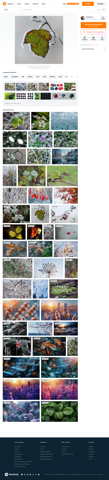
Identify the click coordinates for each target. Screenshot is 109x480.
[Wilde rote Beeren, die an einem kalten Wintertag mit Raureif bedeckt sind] (66, 232)
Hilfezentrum (65, 446)
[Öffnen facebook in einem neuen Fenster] (22, 474)
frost (44, 76)
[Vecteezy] (4, 3)
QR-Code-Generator (20, 466)
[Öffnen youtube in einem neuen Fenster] (38, 474)
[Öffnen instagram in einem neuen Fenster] (25, 474)
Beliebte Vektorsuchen (46, 454)
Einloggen (100, 4)
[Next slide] (75, 77)
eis (66, 76)
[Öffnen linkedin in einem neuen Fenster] (27, 474)
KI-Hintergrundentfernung (22, 464)
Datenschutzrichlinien (86, 474)
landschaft (14, 76)
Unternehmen (18, 454)
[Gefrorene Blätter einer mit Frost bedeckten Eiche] (15, 249)
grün (60, 76)
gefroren (52, 76)
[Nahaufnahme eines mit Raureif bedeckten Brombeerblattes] (40, 214)
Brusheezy (17, 446)
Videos (27, 4)
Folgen (103, 19)
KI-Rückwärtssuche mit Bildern (23, 461)
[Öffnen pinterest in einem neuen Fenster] (30, 474)
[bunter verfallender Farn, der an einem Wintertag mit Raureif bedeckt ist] (71, 268)
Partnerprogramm (45, 451)
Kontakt (64, 449)
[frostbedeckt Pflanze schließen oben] (21, 310)
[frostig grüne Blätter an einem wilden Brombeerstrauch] (32, 176)
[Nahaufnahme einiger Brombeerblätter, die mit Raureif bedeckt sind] (16, 121)
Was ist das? (95, 45)
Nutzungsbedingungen (74, 474)
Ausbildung (17, 456)
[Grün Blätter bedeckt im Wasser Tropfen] (21, 389)
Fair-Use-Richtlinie (98, 474)
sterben (30, 76)
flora (37, 76)
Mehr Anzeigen (63, 96)
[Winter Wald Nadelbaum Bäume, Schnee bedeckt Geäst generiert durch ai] (15, 329)
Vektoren (10, 4)
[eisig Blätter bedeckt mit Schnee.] (66, 196)
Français (91, 456)
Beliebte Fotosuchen (46, 456)
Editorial (35, 4)
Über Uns (64, 451)
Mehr (43, 4)
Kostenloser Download (93, 25)
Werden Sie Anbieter (67, 454)
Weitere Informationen (88, 49)
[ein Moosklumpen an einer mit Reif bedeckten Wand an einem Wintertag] (63, 288)
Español (91, 449)
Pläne (64, 4)
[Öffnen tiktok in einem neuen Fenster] (33, 474)
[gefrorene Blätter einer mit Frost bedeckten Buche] (40, 249)
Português (92, 451)
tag (23, 76)
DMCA (42, 449)
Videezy (16, 451)
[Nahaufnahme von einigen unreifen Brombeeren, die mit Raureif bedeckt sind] (64, 214)
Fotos (19, 4)
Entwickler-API (18, 459)
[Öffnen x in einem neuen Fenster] (36, 474)
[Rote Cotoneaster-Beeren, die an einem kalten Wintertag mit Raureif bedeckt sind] (49, 232)
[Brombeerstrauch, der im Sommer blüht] (40, 121)
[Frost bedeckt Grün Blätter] (72, 346)
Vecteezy (16, 449)
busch (6, 76)
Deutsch (91, 454)
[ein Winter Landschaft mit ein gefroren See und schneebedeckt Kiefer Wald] (65, 156)
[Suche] (99, 10)
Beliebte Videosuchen (46, 459)
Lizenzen (42, 446)
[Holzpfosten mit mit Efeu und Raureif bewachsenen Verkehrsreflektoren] (10, 176)
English (91, 446)
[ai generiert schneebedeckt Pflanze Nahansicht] (21, 367)
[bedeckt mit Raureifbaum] (15, 196)
